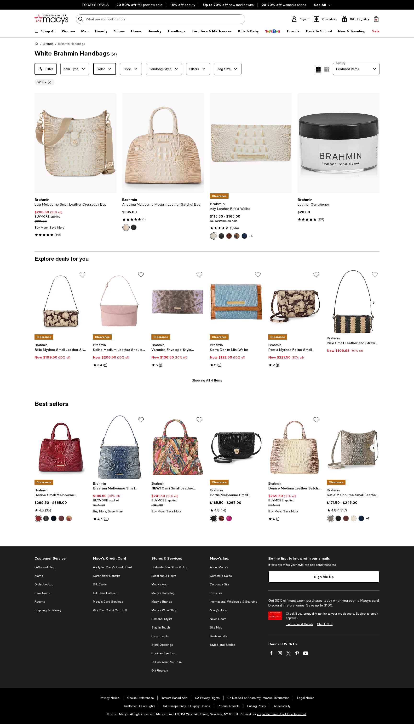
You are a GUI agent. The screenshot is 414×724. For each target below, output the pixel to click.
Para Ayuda (42, 593)
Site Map (216, 627)
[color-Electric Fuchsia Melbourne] (229, 518)
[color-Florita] (69, 518)
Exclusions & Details (299, 624)
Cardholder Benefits (106, 576)
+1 (367, 518)
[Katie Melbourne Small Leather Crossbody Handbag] (353, 447)
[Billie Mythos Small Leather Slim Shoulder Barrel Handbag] (60, 302)
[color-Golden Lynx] (237, 236)
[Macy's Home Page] (51, 19)
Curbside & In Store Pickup (169, 567)
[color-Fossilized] (331, 518)
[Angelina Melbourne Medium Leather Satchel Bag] (163, 143)
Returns (39, 601)
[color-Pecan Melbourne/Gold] (229, 236)
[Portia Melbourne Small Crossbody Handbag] (236, 447)
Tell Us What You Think (166, 662)
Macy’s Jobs (218, 610)
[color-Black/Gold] (221, 236)
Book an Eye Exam (164, 653)
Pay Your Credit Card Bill (110, 610)
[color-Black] (134, 227)
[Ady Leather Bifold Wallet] (251, 143)
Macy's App (159, 584)
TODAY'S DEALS (95, 5)
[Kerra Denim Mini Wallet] (236, 302)
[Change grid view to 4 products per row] (318, 70)
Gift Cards (100, 584)
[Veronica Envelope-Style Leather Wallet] (177, 302)
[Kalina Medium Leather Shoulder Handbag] (119, 302)
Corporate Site (219, 584)
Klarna (38, 576)
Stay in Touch (160, 627)
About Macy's (219, 567)
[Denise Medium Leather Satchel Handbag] (294, 447)
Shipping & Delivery (47, 610)
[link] (75, 217)
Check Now (325, 624)
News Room (218, 619)
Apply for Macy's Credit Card (112, 567)
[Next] (111, 143)
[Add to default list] (82, 274)
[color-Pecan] (61, 518)
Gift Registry (159, 670)
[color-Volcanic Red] (38, 518)
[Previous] (40, 143)
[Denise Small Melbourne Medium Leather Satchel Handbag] (60, 447)
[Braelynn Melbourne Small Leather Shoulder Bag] (119, 447)
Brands (48, 43)
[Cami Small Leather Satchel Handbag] (177, 447)
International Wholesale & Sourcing (234, 601)
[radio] (126, 227)
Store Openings (162, 644)
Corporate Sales (221, 576)
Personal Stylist (161, 619)
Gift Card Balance (105, 593)
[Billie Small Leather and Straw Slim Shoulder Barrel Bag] (353, 302)
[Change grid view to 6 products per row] (326, 69)
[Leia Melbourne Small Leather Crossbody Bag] (75, 143)
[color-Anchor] (244, 236)
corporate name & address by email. (281, 714)
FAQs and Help (44, 567)
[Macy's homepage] (37, 44)
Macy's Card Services (108, 601)
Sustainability (219, 636)
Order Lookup (43, 584)
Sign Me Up (324, 577)
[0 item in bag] (376, 19)
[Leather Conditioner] (339, 143)
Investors (216, 593)
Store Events (159, 636)
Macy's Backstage (163, 593)
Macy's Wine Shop (164, 610)
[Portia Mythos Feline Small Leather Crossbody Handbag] (294, 302)
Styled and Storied (223, 644)
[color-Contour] (126, 227)
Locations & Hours (163, 576)
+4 (251, 236)
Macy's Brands (161, 601)
